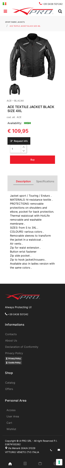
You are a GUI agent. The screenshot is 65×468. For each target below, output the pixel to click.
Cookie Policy (14, 362)
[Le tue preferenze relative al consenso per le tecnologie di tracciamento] (59, 462)
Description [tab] (23, 181)
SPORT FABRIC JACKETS (15, 22)
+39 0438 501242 (52, 3)
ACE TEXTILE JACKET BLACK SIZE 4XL (25, 26)
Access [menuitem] (11, 410)
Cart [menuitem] (9, 422)
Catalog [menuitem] (10, 382)
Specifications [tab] (45, 181)
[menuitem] (4, 3)
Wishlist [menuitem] (11, 429)
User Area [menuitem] (12, 416)
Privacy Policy (14, 358)
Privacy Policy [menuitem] (14, 353)
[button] (33, 57)
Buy (32, 159)
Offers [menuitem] (9, 389)
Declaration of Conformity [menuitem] (21, 346)
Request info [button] (20, 141)
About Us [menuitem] (11, 340)
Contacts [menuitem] (11, 334)
